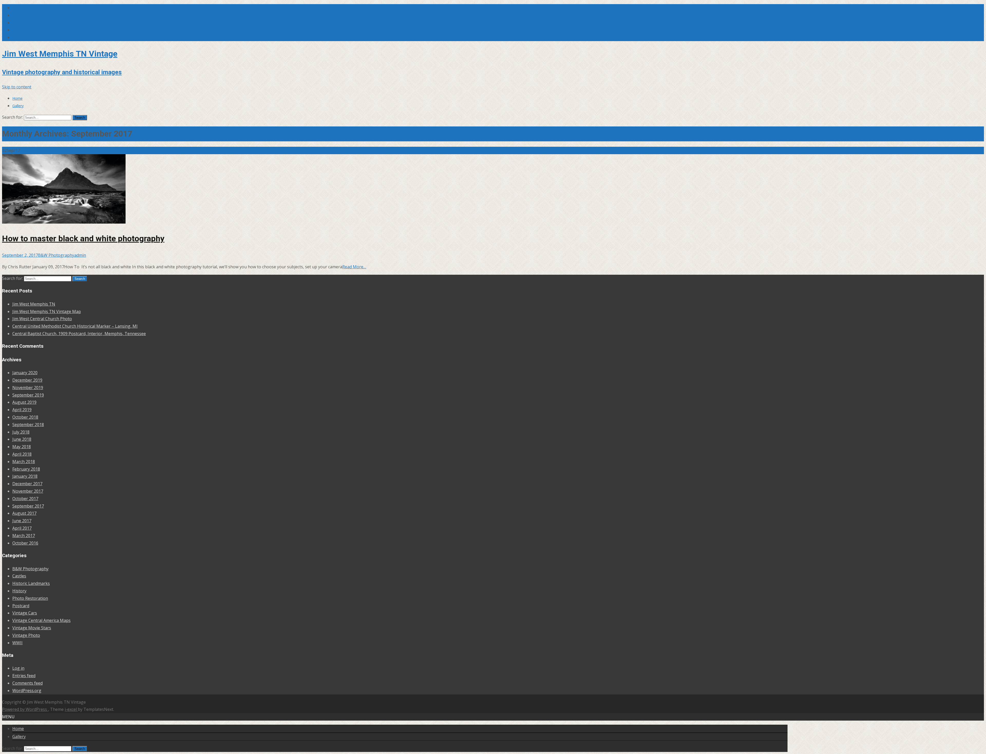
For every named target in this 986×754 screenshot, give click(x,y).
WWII (17, 643)
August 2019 (24, 402)
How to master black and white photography (83, 238)
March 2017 (23, 535)
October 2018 (25, 417)
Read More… (354, 267)
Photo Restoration (30, 598)
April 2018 (22, 454)
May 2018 (21, 446)
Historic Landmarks (31, 583)
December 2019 (27, 380)
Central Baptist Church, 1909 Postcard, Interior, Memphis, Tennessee (79, 333)
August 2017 (24, 513)
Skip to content (16, 87)
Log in (18, 668)
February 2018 (26, 469)
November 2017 (27, 491)
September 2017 (28, 506)
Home (17, 98)
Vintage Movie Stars (31, 628)
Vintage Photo (26, 635)
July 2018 (21, 432)
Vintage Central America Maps (41, 620)
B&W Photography (56, 255)
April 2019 (22, 409)
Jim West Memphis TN (33, 304)
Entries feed (23, 675)
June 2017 (21, 520)
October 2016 (25, 543)
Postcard (20, 606)
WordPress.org (26, 690)
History (19, 591)
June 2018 (21, 439)
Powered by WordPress (25, 709)
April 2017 (22, 528)
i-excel (71, 709)
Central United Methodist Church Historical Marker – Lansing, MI (75, 326)
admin (80, 255)
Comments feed (27, 683)
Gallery (18, 105)
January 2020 (24, 372)
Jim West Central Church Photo (42, 318)
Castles (19, 576)
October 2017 (25, 498)
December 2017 (27, 483)
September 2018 (28, 424)
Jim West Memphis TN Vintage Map (46, 311)
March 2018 (23, 461)
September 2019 (28, 395)
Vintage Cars (24, 613)
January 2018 (24, 476)
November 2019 (27, 387)
